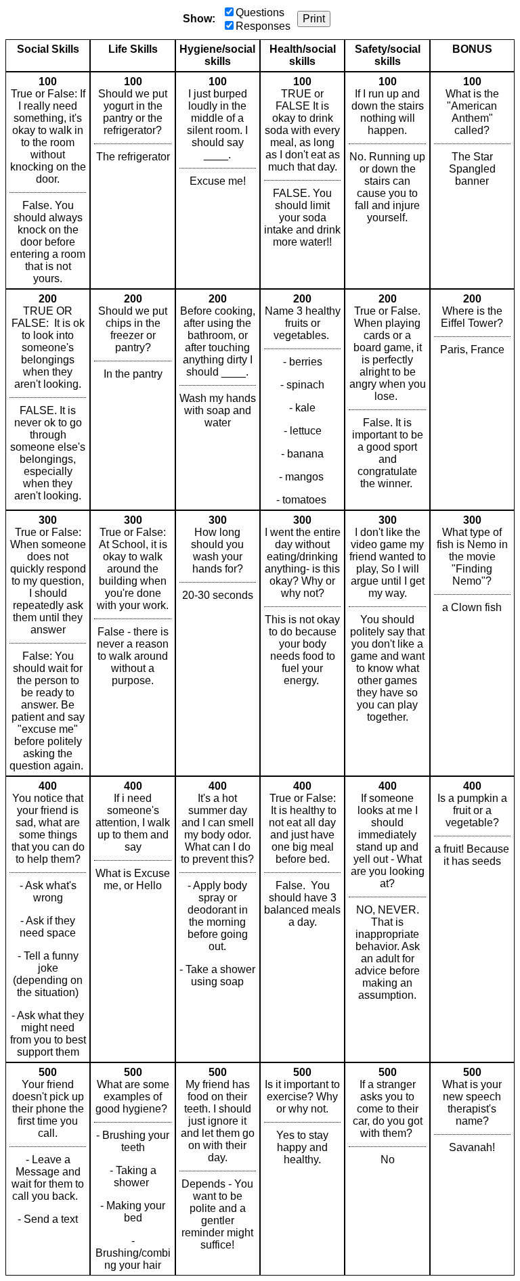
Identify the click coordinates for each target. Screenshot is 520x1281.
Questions (260, 12)
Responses (263, 26)
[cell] (47, 180)
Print (314, 18)
